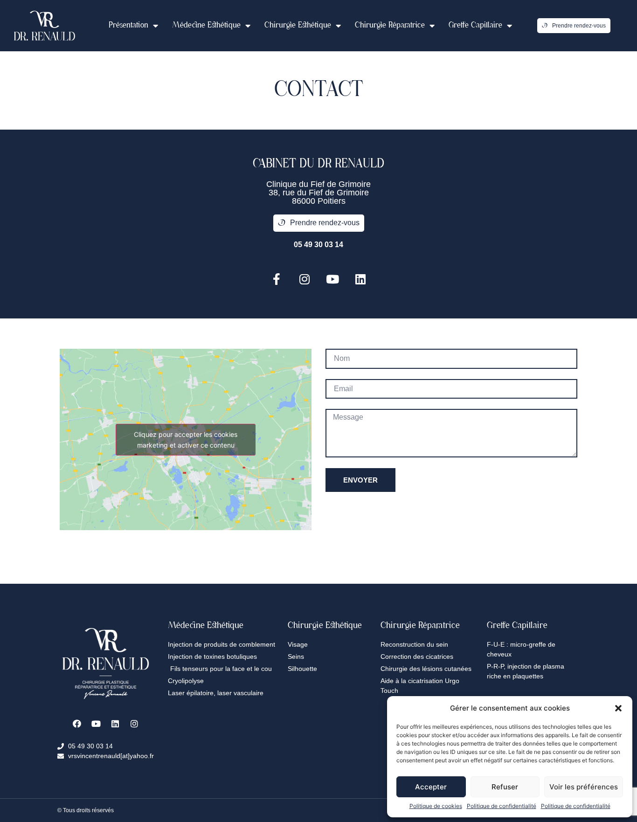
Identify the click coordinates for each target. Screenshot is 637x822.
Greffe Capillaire (475, 25)
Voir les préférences (583, 786)
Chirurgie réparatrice (390, 25)
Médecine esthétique (206, 25)
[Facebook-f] (276, 278)
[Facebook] (77, 723)
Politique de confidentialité (501, 805)
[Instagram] (304, 278)
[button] (618, 708)
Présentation (128, 25)
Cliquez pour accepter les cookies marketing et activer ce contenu (185, 439)
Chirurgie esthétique (297, 25)
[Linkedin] (360, 278)
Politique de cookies (435, 805)
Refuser (505, 786)
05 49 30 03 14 (318, 245)
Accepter (431, 786)
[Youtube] (332, 278)
